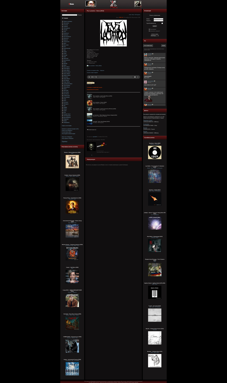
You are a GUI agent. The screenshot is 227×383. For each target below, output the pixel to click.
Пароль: (148, 20)
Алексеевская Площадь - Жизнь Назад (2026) (72, 221)
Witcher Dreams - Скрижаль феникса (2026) (72, 244)
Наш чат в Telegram (67, 136)
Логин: (148, 19)
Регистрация (153, 29)
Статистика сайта (66, 132)
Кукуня (145, 131)
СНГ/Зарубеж (137, 14)
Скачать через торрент (92, 72)
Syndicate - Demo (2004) (154, 143)
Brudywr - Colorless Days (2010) (154, 351)
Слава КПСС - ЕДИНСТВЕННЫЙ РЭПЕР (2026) (72, 291)
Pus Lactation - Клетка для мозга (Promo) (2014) (104, 108)
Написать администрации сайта (70, 128)
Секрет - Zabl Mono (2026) (72, 267)
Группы (64, 141)
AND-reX (121, 17)
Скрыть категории (66, 125)
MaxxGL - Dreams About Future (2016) (155, 328)
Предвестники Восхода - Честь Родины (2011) (154, 260)
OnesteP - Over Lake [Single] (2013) (101, 121)
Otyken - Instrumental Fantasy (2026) (72, 359)
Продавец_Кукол (147, 120)
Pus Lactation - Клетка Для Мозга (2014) (102, 96)
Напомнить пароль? (155, 31)
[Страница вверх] (84, 10)
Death (130, 14)
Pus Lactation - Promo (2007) (100, 102)
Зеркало (102, 70)
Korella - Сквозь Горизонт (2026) (72, 175)
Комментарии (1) (92, 129)
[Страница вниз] (84, 11)
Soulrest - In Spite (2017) (154, 189)
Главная (66, 18)
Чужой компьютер (151, 23)
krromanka (146, 124)
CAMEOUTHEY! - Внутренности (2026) (72, 336)
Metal (133, 14)
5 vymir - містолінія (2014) (155, 305)
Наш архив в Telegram (67, 138)
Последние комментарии (68, 133)
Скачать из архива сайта (93, 70)
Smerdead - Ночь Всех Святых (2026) (72, 313)
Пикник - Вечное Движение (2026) (72, 152)
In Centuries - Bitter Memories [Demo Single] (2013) (105, 115)
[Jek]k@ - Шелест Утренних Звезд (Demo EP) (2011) (155, 213)
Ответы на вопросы (67, 130)
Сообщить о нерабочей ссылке (94, 87)
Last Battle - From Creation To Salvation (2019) (154, 166)
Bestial (145, 128)
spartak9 (95, 136)
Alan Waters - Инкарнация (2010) (155, 236)
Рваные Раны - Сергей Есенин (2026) (72, 197)
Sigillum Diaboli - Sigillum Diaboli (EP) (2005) (154, 283)
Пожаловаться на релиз (93, 89)
